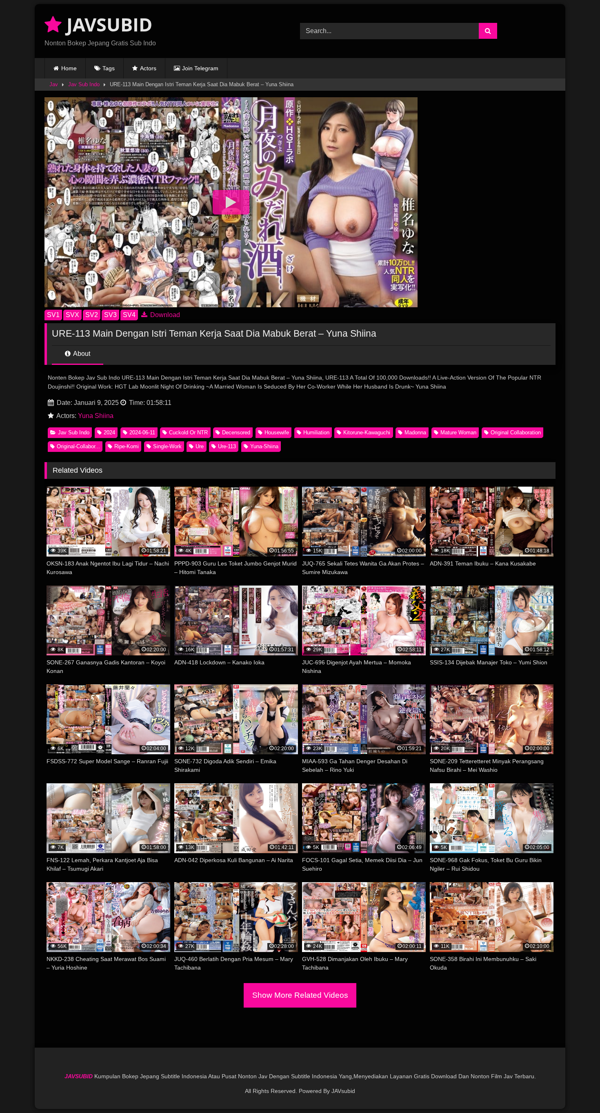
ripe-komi (126, 446)
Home (69, 68)
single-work (167, 446)
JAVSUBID (107, 24)
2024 (109, 432)
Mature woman (458, 432)
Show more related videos (300, 995)
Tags (108, 68)
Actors (148, 68)
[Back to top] (575, 1089)
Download (164, 314)
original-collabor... (78, 446)
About (81, 353)
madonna (415, 432)
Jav (53, 84)
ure (200, 446)
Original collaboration (516, 432)
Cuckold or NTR (188, 432)
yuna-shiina (264, 446)
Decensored (236, 432)
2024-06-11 (142, 432)
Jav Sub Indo (84, 84)
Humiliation (316, 432)
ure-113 (227, 446)
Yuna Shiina (95, 415)
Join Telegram (200, 68)
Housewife (276, 432)
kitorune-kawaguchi (366, 432)
